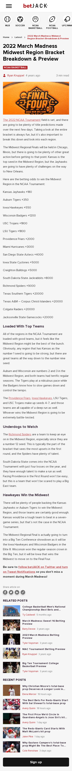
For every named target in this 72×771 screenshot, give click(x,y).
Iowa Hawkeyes (42, 398)
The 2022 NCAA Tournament (22, 120)
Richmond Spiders (20, 434)
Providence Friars (19, 398)
